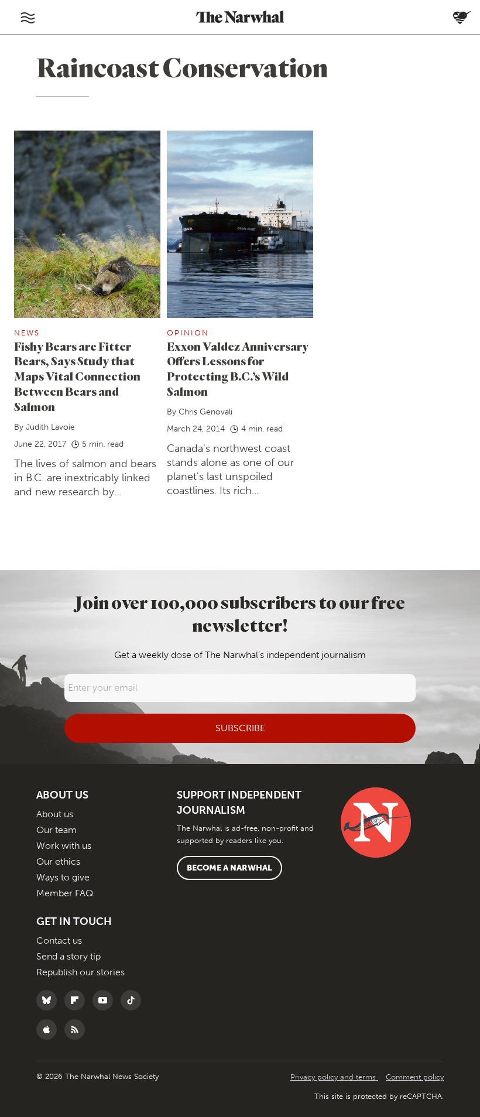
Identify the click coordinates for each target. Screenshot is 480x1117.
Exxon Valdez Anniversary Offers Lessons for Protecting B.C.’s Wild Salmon (237, 369)
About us (54, 814)
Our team (56, 829)
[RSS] (77, 1029)
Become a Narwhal (229, 868)
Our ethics (58, 861)
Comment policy (415, 1077)
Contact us (59, 940)
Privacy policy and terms (334, 1077)
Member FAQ (64, 893)
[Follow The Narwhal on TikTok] (134, 1000)
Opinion (188, 332)
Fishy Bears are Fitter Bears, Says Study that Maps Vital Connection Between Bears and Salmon (77, 376)
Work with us (63, 845)
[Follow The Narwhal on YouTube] (105, 1000)
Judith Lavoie (50, 427)
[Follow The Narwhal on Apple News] (49, 1029)
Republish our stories (80, 972)
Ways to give (63, 877)
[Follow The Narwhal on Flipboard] (77, 1000)
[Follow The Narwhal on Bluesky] (49, 1000)
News (27, 332)
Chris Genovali (205, 412)
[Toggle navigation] (27, 17)
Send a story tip (68, 956)
